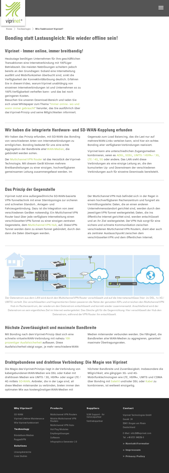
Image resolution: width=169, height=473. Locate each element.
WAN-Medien (55, 149)
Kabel (149, 381)
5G (101, 159)
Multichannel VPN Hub (42, 224)
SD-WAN (24, 381)
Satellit (115, 381)
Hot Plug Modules (59, 429)
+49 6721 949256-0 (135, 437)
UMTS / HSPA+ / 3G (146, 155)
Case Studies (20, 456)
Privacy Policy (135, 456)
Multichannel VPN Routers (63, 414)
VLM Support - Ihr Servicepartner (95, 415)
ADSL (120, 155)
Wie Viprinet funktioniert (26, 423)
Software (55, 437)
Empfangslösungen (59, 433)
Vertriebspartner (95, 421)
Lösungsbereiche (22, 452)
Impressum (133, 450)
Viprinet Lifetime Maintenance (29, 419)
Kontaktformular (137, 443)
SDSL (128, 155)
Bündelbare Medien (24, 435)
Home (9, 29)
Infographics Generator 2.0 (63, 442)
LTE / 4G (93, 159)
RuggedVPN (20, 439)
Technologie (24, 29)
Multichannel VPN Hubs (62, 425)
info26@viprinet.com (141, 433)
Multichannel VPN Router (26, 159)
